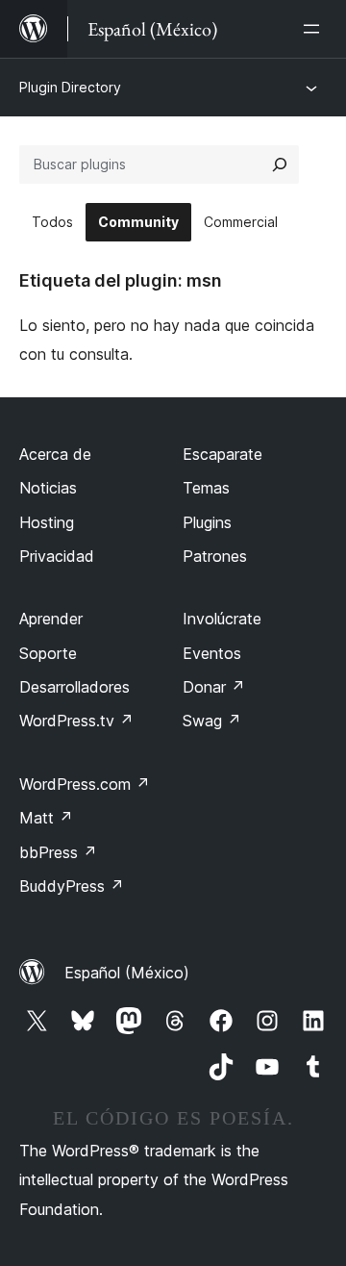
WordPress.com (84, 784)
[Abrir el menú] (315, 29)
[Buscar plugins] (279, 164)
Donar (214, 686)
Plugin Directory (70, 87)
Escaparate (222, 454)
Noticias (48, 487)
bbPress (58, 852)
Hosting (46, 522)
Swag (212, 720)
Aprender (51, 618)
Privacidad (56, 556)
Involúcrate (222, 618)
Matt (46, 817)
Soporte (48, 653)
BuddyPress (71, 886)
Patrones (215, 556)
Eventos (212, 653)
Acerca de (55, 454)
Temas (206, 487)
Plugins (207, 522)
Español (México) (126, 972)
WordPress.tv (76, 720)
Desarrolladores (74, 686)
